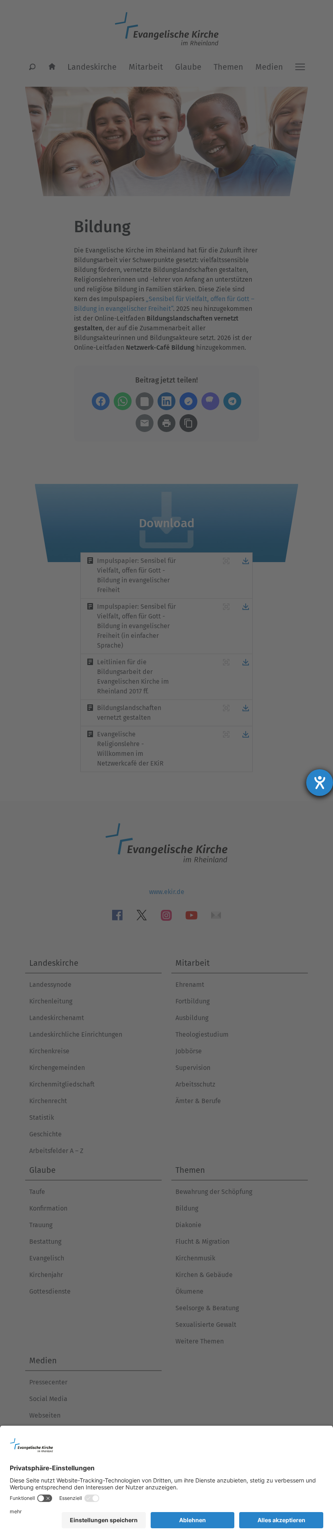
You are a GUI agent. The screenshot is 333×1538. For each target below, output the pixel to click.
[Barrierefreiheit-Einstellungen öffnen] (319, 782)
